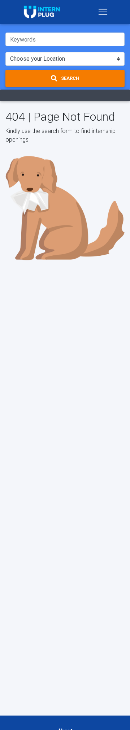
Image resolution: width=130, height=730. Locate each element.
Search (69, 78)
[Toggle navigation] (103, 12)
